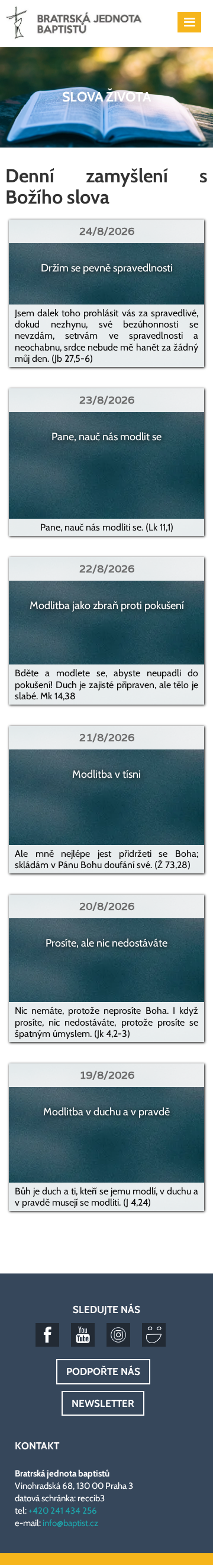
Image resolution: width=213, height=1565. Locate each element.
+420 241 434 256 (62, 1510)
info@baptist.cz (70, 1523)
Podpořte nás (103, 1371)
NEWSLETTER (103, 1403)
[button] (189, 22)
